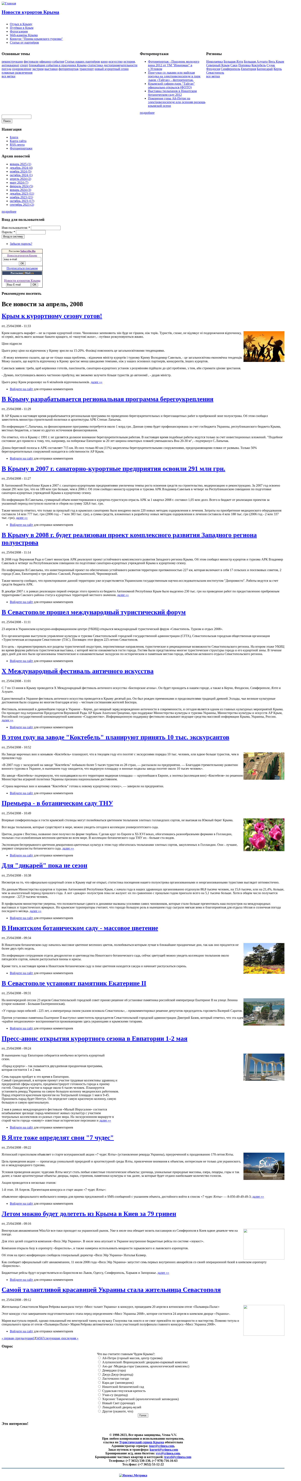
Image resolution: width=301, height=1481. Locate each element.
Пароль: (8, 232)
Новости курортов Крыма (30, 12)
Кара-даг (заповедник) (117, 1382)
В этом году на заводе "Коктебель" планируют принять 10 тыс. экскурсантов (115, 737)
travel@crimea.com (177, 1457)
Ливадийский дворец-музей (121, 1407)
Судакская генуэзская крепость (123, 1391)
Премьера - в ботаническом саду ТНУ (57, 803)
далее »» (96, 382)
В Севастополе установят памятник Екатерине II (74, 983)
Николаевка (214, 61)
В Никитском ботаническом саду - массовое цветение (80, 928)
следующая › (53, 1338)
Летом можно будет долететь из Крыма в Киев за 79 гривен (89, 1213)
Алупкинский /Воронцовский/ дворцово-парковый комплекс (144, 1362)
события (58, 61)
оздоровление (21, 69)
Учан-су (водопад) (114, 1395)
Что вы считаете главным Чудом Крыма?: (126, 1354)
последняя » (70, 1338)
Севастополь (215, 72)
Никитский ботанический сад (122, 1386)
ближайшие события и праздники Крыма (58, 65)
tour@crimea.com (161, 1446)
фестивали (31, 61)
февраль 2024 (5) (21, 186)
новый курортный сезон (112, 69)
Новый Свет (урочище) (118, 1403)
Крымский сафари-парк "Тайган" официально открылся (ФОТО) (171, 85)
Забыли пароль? (21, 243)
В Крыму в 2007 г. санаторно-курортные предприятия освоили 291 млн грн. (113, 468)
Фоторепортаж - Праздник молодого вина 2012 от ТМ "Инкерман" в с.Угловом (173, 65)
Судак (271, 65)
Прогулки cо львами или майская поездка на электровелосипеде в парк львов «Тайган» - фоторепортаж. (174, 76)
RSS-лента (17, 144)
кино (104, 61)
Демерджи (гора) (113, 1370)
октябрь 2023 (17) (22, 201)
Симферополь (230, 69)
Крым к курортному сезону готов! (52, 316)
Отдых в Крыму (21, 24)
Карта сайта (18, 141)
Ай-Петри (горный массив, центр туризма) (131, 1358)
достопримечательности (120, 65)
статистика (95, 65)
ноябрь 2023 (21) (21, 197)
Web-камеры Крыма (24, 35)
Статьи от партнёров (24, 42)
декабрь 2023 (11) (22, 193)
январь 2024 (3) (20, 190)
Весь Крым (276, 61)
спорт (24, 65)
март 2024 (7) (19, 182)
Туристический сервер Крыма (141, 1442)
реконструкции (12, 61)
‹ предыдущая (23, 1338)
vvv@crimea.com (168, 1453)
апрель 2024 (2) (20, 179)
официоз (45, 61)
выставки (51, 69)
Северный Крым (218, 65)
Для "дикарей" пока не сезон (44, 865)
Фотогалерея (19, 31)
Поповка (244, 65)
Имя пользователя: (16, 227)
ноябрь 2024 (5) (20, 171)
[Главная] (9, 3)
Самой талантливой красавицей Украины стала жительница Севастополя (111, 1289)
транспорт (86, 69)
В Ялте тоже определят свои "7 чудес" (58, 1137)
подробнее (147, 112)
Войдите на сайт (21, 389)
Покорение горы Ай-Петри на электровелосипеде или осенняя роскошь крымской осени (176, 102)
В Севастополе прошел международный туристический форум (94, 612)
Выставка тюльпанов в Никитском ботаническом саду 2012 (172, 92)
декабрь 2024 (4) (21, 167)
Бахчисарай (265, 69)
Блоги (14, 137)
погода (6, 69)
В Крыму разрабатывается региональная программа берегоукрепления (107, 399)
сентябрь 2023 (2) (22, 204)
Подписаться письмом (22, 268)
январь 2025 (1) (20, 164)
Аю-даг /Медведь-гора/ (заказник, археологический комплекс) (145, 1366)
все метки (8, 76)
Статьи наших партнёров (82, 61)
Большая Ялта (233, 61)
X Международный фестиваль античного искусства (78, 671)
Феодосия (213, 69)
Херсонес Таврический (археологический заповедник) (140, 1399)
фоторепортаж (69, 69)
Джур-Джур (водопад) (117, 1374)
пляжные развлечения (17, 72)
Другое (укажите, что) (117, 1411)
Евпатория (248, 69)
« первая (8, 1338)
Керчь (278, 69)
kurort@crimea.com (164, 1449)
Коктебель (258, 65)
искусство (116, 61)
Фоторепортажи (21, 148)
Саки (234, 65)
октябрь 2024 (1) (21, 175)
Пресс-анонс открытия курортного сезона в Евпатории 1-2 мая (94, 1038)
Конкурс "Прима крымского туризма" (36, 39)
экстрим (38, 69)
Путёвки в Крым (21, 27)
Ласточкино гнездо (115, 1378)
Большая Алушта (256, 61)
